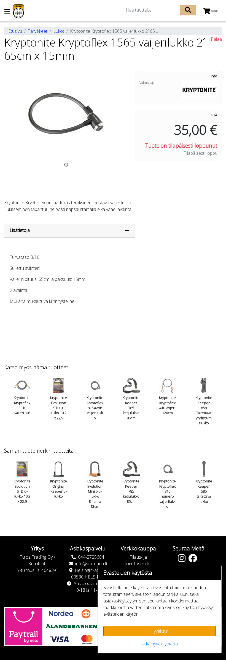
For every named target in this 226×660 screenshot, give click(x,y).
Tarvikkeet (37, 31)
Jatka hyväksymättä (159, 644)
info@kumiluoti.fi (91, 564)
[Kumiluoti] (18, 11)
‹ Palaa (215, 39)
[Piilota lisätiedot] (127, 230)
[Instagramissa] (183, 560)
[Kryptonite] (199, 89)
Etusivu (15, 31)
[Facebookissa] (194, 560)
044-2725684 (91, 557)
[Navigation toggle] (7, 11)
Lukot (58, 31)
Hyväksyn (159, 631)
